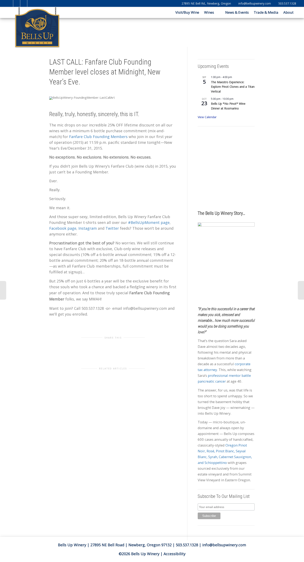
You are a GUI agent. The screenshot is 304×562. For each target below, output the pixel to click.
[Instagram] (31, 3)
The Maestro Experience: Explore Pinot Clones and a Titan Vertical (233, 86)
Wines (209, 12)
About (288, 12)
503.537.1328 (287, 3)
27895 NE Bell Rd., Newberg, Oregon (206, 3)
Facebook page (62, 228)
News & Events (237, 12)
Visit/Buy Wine (187, 12)
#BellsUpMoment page (149, 222)
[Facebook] (16, 3)
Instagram (87, 228)
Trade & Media (266, 12)
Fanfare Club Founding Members (98, 136)
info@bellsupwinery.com (254, 3)
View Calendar (207, 117)
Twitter (112, 228)
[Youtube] (23, 3)
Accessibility (175, 553)
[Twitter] (9, 3)
